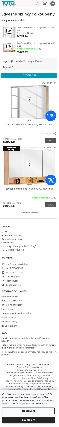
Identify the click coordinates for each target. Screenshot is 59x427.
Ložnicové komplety (42, 364)
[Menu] (52, 3)
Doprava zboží (8, 317)
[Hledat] (37, 3)
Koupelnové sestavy (40, 383)
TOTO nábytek (13, 276)
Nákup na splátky (9, 326)
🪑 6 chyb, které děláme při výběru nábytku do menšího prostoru (29, 353)
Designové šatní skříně (20, 375)
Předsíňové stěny (39, 378)
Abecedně (8, 67)
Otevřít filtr (29, 75)
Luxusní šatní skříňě (43, 372)
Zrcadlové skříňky (14, 386)
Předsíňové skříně (13, 381)
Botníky (36, 375)
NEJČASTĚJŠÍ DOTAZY (11, 300)
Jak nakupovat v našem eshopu (17, 313)
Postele (10, 364)
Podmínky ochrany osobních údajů (18, 246)
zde (46, 403)
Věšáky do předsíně (33, 381)
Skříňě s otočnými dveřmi (29, 370)
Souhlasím (28, 420)
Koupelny (49, 381)
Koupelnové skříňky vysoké (37, 389)
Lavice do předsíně (20, 378)
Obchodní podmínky (11, 239)
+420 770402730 (14, 268)
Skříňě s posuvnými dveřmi (19, 372)
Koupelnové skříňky (18, 383)
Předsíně (46, 375)
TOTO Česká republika (12, 249)
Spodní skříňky (15, 389)
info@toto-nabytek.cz (17, 264)
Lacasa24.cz (36, 367)
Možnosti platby (9, 321)
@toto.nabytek (13, 285)
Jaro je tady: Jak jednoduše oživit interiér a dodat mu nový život (27, 339)
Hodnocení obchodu (11, 235)
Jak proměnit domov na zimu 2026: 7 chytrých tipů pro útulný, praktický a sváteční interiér (29, 346)
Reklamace (7, 242)
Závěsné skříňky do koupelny (39, 386)
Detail (51, 140)
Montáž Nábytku (9, 296)
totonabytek (12, 280)
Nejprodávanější (36, 61)
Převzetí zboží (8, 309)
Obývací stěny (23, 364)
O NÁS (4, 231)
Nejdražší (20, 61)
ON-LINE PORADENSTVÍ (12, 305)
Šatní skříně (22, 367)
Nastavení (28, 410)
